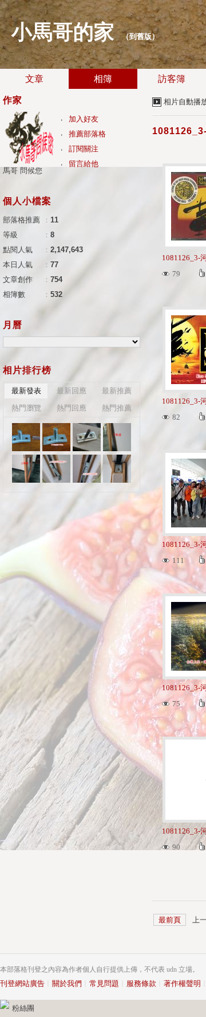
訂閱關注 (83, 148)
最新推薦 (117, 390)
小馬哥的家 (62, 32)
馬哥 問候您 (22, 170)
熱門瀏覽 (26, 408)
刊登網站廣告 (22, 983)
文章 (34, 79)
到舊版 (140, 36)
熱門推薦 (117, 408)
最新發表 (26, 390)
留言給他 (83, 163)
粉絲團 (23, 1008)
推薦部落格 (87, 134)
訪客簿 (171, 79)
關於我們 (67, 983)
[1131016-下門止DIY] (26, 437)
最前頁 (170, 920)
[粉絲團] (4, 1004)
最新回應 (71, 390)
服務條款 (141, 983)
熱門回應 (71, 408)
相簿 (103, 79)
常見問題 (104, 983)
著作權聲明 (182, 983)
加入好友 (83, 119)
